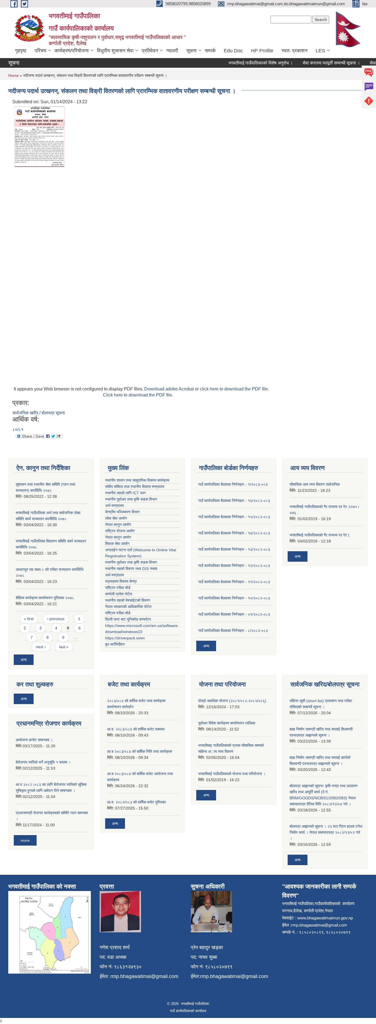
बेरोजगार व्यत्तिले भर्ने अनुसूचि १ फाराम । (43, 762)
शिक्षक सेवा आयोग (117, 543)
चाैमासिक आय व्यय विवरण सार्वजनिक (315, 484)
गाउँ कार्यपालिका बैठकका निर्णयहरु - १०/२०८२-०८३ (234, 598)
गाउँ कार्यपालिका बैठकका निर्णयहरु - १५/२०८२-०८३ (234, 517)
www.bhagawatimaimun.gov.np (325, 918)
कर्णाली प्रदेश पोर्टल (118, 594)
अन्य (24, 660)
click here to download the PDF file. (234, 389)
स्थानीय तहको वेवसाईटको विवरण (127, 600)
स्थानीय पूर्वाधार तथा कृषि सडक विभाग (131, 499)
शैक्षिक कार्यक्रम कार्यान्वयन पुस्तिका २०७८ (45, 598)
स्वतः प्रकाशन (294, 50)
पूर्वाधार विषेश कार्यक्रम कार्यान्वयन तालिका (226, 723)
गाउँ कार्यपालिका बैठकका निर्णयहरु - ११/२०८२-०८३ (234, 582)
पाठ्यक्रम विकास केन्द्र (121, 581)
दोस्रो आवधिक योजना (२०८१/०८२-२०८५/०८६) (232, 701)
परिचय (40, 50)
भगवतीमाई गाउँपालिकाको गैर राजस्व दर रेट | (319, 535)
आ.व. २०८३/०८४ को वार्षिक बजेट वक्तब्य (136, 729)
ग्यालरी (172, 50)
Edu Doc (233, 50)
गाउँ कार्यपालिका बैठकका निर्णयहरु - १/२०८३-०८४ (233, 484)
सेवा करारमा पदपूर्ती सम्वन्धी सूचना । (322, 63)
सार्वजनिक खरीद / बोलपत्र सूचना (38, 413)
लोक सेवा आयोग (116, 518)
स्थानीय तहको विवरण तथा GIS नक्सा (131, 568)
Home (13, 75)
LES (320, 50)
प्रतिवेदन (150, 50)
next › (41, 647)
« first (29, 618)
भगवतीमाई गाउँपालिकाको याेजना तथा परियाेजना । (232, 774)
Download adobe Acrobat (169, 389)
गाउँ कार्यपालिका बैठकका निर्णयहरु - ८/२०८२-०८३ (233, 630)
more (25, 840)
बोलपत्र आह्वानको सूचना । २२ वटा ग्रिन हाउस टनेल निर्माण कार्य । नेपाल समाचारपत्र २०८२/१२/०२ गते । (326, 832)
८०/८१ (17, 429)
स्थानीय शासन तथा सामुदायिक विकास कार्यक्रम (137, 480)
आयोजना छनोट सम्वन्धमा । (34, 740)
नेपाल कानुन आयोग (118, 524)
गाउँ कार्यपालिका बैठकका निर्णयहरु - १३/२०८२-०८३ (234, 549)
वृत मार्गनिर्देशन (115, 644)
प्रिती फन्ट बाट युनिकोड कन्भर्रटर (128, 619)
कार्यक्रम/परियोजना (72, 50)
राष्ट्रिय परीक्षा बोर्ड (117, 587)
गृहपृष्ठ (20, 50)
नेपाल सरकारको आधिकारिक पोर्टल (128, 606)
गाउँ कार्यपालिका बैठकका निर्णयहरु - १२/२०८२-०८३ (234, 565)
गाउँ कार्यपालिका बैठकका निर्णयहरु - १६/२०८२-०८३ (234, 500)
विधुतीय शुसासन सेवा (115, 50)
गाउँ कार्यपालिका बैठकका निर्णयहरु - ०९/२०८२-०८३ (234, 614)
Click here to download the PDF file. (138, 395)
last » (64, 647)
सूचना (191, 50)
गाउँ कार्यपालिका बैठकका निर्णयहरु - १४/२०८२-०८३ (234, 533)
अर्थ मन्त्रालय (114, 505)
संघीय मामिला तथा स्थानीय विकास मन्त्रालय (134, 486)
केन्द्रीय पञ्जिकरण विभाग (122, 512)
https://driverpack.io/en (125, 638)
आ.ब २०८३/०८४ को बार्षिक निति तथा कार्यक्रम (139, 751)
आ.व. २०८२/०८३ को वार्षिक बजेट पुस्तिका (136, 802)
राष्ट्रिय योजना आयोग (120, 531)
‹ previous (55, 618)
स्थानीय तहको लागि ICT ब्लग (125, 493)
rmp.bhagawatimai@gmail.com (144, 976)
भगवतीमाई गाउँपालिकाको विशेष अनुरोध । (251, 63)
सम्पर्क (210, 50)
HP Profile (262, 50)
